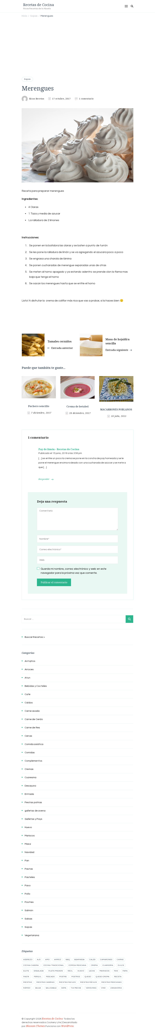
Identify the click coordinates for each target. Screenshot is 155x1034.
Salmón (29, 910)
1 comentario (86, 98)
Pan (27, 860)
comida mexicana (77, 965)
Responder (44, 479)
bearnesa (79, 960)
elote (26, 971)
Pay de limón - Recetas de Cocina (58, 449)
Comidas (30, 752)
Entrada (29, 794)
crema (94, 965)
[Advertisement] (77, 42)
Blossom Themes (35, 1026)
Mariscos (30, 835)
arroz (57, 960)
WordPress (67, 1026)
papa (125, 971)
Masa (28, 844)
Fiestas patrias (33, 802)
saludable (51, 988)
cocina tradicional (53, 965)
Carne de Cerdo (34, 719)
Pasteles (30, 877)
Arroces (29, 669)
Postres (29, 902)
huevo (81, 971)
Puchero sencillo (38, 406)
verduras (91, 988)
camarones (106, 960)
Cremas (29, 769)
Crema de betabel (77, 406)
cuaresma (107, 965)
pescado (50, 977)
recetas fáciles (88, 982)
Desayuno (30, 786)
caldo (92, 960)
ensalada (39, 971)
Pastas (29, 869)
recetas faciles (67, 982)
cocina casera (31, 965)
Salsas (28, 918)
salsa (38, 988)
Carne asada (32, 711)
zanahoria (116, 988)
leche (92, 971)
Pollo (27, 894)
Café (27, 694)
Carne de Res (32, 727)
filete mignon (55, 971)
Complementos (33, 761)
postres (75, 977)
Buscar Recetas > (35, 637)
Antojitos (30, 661)
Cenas (28, 736)
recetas (27, 982)
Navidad (29, 852)
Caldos (29, 702)
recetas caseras (45, 982)
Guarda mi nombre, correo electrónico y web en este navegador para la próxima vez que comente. (73, 570)
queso (88, 977)
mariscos (104, 971)
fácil (70, 971)
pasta (26, 977)
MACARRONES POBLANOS (116, 409)
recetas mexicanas (111, 982)
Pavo (28, 885)
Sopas (27, 79)
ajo (39, 960)
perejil (37, 977)
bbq (68, 960)
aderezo (27, 960)
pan (116, 971)
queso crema (102, 977)
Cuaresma (30, 777)
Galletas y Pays (33, 819)
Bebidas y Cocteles (36, 686)
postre (63, 977)
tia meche (76, 988)
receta (118, 977)
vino (103, 988)
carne (120, 960)
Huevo (28, 827)
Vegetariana (32, 935)
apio (47, 960)
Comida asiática (34, 744)
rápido (26, 988)
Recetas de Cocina (38, 4)
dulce (121, 965)
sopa (63, 988)
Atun (27, 677)
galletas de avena (35, 810)
